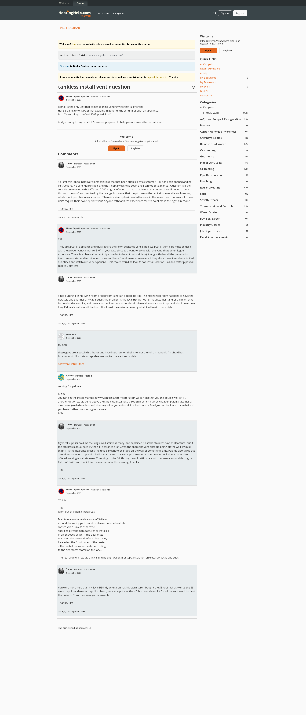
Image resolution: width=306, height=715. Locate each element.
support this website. (157, 77)
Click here (64, 66)
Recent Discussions (210, 68)
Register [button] (135, 148)
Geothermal (224, 156)
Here (73, 44)
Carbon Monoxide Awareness (224, 131)
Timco (69, 163)
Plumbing (224, 181)
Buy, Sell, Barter (224, 218)
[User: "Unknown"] (61, 336)
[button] (193, 87)
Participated (206, 95)
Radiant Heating (224, 187)
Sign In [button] (116, 148)
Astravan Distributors (71, 364)
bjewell (70, 375)
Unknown (71, 334)
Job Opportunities (224, 231)
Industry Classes (224, 224)
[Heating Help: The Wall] (75, 13)
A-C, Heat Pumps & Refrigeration (224, 119)
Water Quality (224, 212)
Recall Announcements (224, 237)
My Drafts (224, 86)
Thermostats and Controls (224, 206)
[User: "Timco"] (61, 165)
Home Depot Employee (77, 96)
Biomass (224, 125)
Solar (224, 193)
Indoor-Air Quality (224, 162)
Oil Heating (224, 169)
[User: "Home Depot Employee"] (61, 98)
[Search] (215, 13)
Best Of (204, 91)
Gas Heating (224, 150)
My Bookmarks (224, 77)
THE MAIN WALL (224, 113)
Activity (204, 73)
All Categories (207, 64)
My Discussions (208, 82)
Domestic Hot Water (224, 144)
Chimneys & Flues (224, 137)
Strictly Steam (224, 200)
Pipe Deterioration (224, 175)
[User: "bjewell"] (61, 377)
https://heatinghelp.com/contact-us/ (104, 55)
